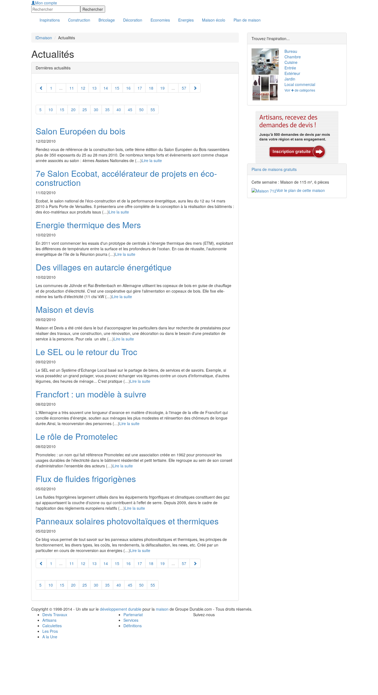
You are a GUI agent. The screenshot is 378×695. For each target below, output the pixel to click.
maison (162, 609)
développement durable (120, 609)
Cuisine (290, 62)
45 (130, 109)
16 (128, 88)
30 (96, 109)
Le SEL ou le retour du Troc (86, 352)
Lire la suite (152, 160)
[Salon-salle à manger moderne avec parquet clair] (263, 61)
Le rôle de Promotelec (77, 436)
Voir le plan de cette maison (300, 190)
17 (140, 88)
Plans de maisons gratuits (274, 169)
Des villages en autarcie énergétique (104, 267)
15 (62, 109)
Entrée (290, 68)
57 (184, 88)
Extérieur (292, 73)
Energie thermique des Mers (88, 225)
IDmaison (43, 37)
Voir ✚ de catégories (299, 90)
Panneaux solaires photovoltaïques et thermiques (127, 521)
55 (153, 109)
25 (84, 109)
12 (83, 88)
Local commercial (299, 84)
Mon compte (46, 3)
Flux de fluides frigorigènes (86, 479)
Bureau (290, 51)
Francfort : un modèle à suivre (91, 394)
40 (118, 109)
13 (94, 88)
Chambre (292, 56)
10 (50, 109)
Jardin (289, 79)
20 (73, 109)
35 (107, 109)
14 (105, 88)
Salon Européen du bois (80, 131)
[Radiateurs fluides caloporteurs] (263, 88)
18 (151, 88)
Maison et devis (65, 309)
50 (141, 109)
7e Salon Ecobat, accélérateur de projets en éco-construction (126, 177)
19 (162, 88)
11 (71, 88)
